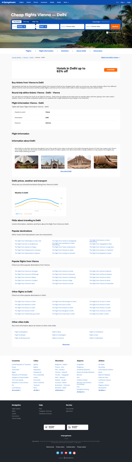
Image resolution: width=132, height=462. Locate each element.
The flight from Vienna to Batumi (100, 271)
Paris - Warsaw (60, 377)
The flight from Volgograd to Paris (100, 244)
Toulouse (37, 385)
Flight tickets (16, 408)
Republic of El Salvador (19, 375)
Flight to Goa (93, 335)
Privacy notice (81, 446)
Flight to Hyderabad (96, 338)
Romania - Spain (60, 387)
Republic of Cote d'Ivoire (20, 382)
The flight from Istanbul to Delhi (62, 307)
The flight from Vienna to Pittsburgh (27, 274)
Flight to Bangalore (21, 332)
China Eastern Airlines (105, 369)
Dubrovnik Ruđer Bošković (85, 372)
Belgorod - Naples (61, 364)
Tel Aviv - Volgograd (61, 375)
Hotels (14, 413)
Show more (66, 344)
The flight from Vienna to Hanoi (99, 277)
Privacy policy (60, 446)
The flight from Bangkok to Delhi (63, 310)
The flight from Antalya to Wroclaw (63, 253)
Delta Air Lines (103, 377)
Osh (78, 377)
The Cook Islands (17, 380)
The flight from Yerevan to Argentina (101, 247)
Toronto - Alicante (61, 372)
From (15, 26)
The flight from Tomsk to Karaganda (64, 241)
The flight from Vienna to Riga (62, 280)
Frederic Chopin (82, 380)
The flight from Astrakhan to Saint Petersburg (63, 244)
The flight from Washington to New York (28, 241)
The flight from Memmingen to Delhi (64, 301)
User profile (70, 408)
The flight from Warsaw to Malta (62, 250)
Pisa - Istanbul (59, 369)
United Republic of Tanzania (21, 364)
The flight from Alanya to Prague (25, 247)
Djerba (36, 364)
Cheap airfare (17, 57)
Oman (14, 367)
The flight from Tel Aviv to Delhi (99, 301)
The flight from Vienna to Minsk (99, 280)
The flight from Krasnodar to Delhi (63, 314)
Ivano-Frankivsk (39, 382)
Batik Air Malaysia (104, 375)
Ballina (36, 367)
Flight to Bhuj (56, 332)
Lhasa (36, 377)
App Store (69, 411)
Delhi (32, 57)
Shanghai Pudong (83, 389)
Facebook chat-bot (45, 413)
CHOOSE (110, 70)
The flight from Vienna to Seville (62, 283)
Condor (100, 382)
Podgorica (80, 367)
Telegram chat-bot (45, 411)
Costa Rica (15, 369)
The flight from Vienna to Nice (25, 283)
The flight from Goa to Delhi (61, 304)
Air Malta (101, 364)
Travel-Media (16, 418)
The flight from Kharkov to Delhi (100, 307)
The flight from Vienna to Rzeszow (63, 274)
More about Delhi (66, 171)
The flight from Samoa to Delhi (99, 304)
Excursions (15, 416)
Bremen (79, 375)
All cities (36, 390)
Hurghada (80, 364)
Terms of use (50, 446)
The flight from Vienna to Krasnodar (101, 283)
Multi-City (35, 21)
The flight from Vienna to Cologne (26, 280)
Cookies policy (70, 446)
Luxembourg (16, 387)
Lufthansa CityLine (104, 380)
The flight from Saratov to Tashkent (101, 250)
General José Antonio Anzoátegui (84, 383)
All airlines (101, 390)
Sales (13, 411)
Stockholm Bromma (83, 369)
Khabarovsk (37, 372)
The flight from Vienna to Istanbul (100, 274)
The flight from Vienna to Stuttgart (26, 271)
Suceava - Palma (60, 382)
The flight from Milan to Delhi (99, 314)
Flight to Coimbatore (96, 332)
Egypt (14, 372)
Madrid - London (60, 380)
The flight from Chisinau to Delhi (100, 310)
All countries (16, 390)
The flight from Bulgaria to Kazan (100, 253)
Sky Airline (101, 367)
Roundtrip (17, 21)
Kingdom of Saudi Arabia (20, 377)
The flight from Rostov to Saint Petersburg (99, 241)
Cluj (78, 386)
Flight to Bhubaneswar (22, 338)
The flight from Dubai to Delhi (24, 310)
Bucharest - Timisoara (62, 385)
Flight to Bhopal (20, 335)
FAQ (40, 408)
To (38, 26)
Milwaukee (37, 369)
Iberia (100, 372)
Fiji (13, 385)
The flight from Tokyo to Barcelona (63, 247)
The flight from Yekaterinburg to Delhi (27, 314)
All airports (80, 392)
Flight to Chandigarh (59, 335)
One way (26, 21)
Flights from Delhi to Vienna (110, 57)
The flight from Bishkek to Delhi (25, 304)
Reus (35, 387)
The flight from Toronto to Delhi (25, 301)
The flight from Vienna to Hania (62, 271)
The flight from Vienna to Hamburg (63, 277)
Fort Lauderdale (39, 375)
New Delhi (37, 380)
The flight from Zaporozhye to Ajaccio (27, 253)
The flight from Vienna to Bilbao (25, 277)
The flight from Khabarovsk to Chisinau (28, 250)
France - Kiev (59, 367)
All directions (59, 390)
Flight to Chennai (58, 338)
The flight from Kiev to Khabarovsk (26, 244)
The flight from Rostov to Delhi (25, 307)
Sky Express (102, 387)
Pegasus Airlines (103, 385)
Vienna (25, 57)
